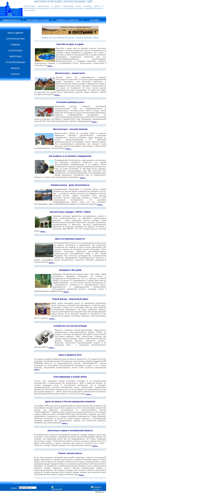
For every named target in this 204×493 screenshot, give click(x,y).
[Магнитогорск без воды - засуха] (70, 34)
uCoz (107, 492)
